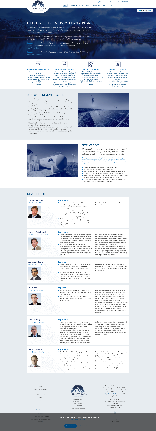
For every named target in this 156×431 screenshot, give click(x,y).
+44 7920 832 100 (124, 2)
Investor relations (41, 410)
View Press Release (34, 48)
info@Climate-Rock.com (78, 408)
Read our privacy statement (78, 419)
